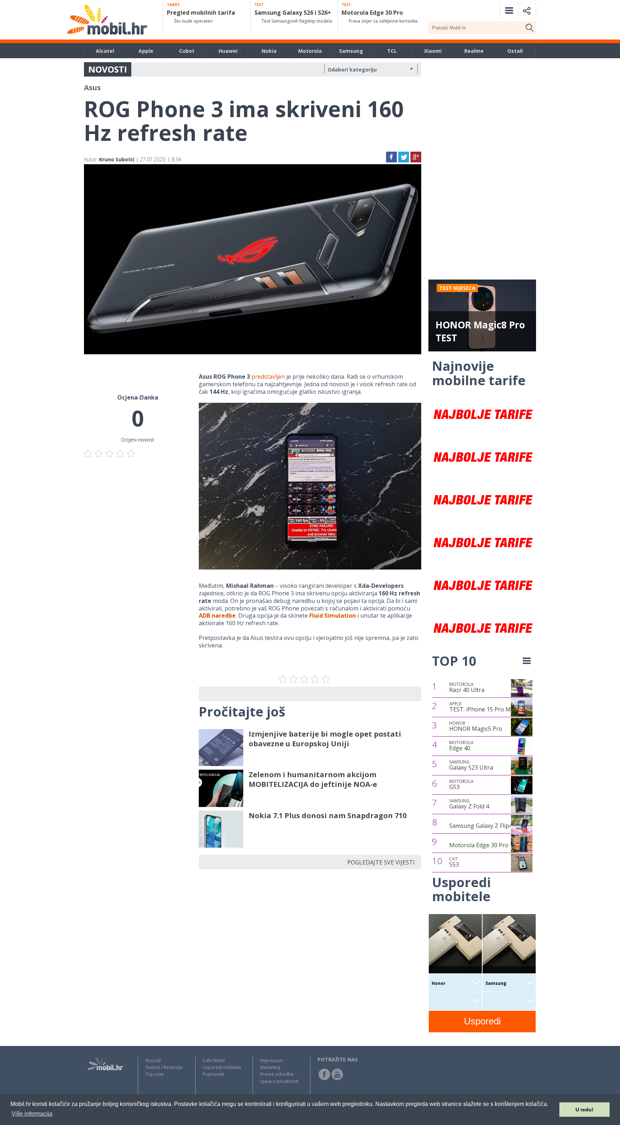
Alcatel (105, 50)
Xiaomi (433, 50)
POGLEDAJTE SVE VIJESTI (381, 862)
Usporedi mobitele (222, 1067)
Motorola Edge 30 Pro (478, 845)
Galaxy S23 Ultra (471, 765)
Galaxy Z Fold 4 (469, 804)
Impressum (271, 1060)
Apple (145, 50)
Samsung (351, 50)
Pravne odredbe (276, 1074)
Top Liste (154, 1074)
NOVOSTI (107, 69)
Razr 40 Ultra (466, 687)
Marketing (270, 1067)
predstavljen (268, 377)
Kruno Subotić (117, 159)
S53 (454, 862)
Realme (474, 50)
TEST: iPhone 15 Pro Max (483, 707)
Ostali (515, 50)
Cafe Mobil (214, 1060)
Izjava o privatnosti (279, 1081)
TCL (392, 50)
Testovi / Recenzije (164, 1067)
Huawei (228, 50)
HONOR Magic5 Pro (475, 726)
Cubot (186, 50)
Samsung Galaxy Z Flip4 (480, 826)
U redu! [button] (584, 1109)
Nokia (269, 50)
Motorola (310, 50)
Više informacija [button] (31, 1114)
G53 (461, 784)
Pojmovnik (213, 1074)
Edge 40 (461, 745)
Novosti (153, 1060)
